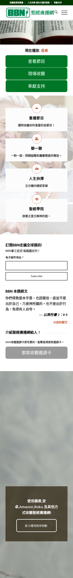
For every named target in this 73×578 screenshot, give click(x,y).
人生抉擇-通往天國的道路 (38, 2)
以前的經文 (60, 322)
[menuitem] (16, 3)
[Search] (54, 12)
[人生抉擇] (37, 169)
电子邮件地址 (14, 257)
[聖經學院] (37, 199)
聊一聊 (36, 148)
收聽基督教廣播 (16, 2)
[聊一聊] (37, 138)
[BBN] (30, 12)
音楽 (44, 50)
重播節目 (36, 118)
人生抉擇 (36, 179)
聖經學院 (36, 209)
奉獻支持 (58, 2)
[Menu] (63, 12)
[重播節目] (37, 108)
